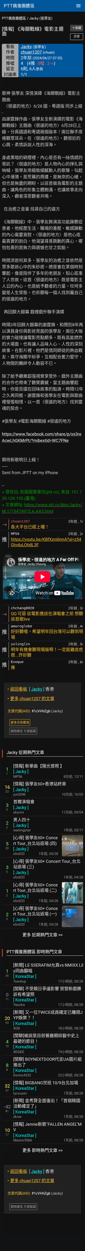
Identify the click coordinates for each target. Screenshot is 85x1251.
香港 (31, 689)
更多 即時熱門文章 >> (42, 1150)
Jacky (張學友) (40, 18)
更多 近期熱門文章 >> (42, 934)
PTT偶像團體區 (14, 18)
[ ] (21, 771)
